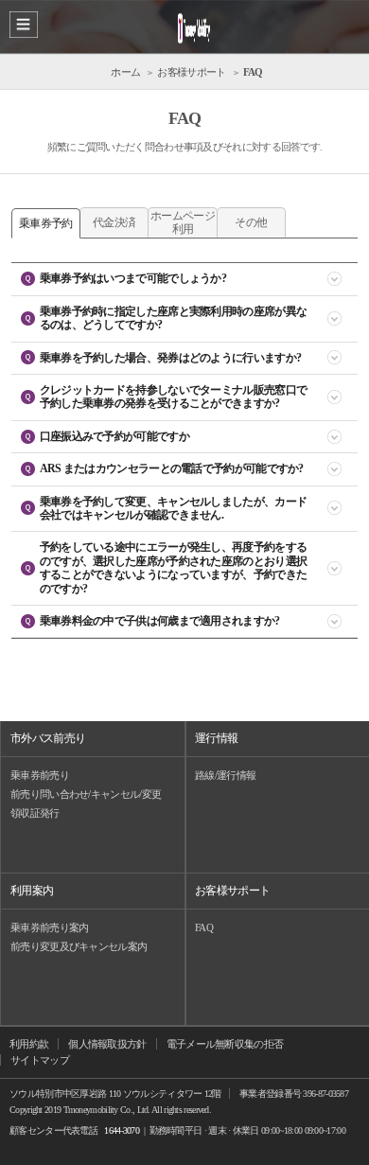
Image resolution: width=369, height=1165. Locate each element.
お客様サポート (232, 890)
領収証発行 (35, 813)
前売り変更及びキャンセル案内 (78, 946)
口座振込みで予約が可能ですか (114, 436)
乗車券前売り (39, 775)
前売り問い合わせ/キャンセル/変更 (85, 794)
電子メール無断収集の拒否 (225, 1044)
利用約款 (28, 1044)
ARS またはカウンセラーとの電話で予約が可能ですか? (172, 468)
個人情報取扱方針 (107, 1044)
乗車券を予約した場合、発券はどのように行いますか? (171, 357)
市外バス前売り (47, 738)
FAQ (204, 927)
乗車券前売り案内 (49, 927)
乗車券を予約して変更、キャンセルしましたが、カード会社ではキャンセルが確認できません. (174, 508)
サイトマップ (39, 1060)
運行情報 (216, 738)
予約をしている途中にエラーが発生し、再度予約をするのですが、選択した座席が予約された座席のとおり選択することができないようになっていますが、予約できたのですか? (174, 567)
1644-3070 (121, 1130)
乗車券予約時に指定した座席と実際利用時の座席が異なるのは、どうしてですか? (174, 318)
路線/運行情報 (225, 775)
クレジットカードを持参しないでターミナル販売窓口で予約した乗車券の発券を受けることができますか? (174, 396)
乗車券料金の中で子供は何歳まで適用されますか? (160, 620)
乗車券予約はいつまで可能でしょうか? (133, 278)
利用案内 (31, 890)
